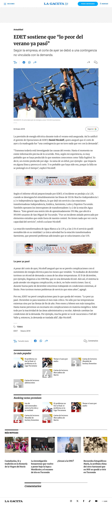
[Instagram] (71, 501)
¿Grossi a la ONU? (65, 461)
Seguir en (91, 129)
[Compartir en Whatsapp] (29, 62)
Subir (105, 501)
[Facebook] (83, 501)
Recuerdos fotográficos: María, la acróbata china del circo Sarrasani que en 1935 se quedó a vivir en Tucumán (95, 467)
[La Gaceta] (56, 3)
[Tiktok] (90, 501)
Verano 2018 (25, 331)
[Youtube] (96, 501)
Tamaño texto (23, 341)
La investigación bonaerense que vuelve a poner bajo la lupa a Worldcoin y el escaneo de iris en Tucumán (42, 467)
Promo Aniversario (88, 4)
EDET (16, 331)
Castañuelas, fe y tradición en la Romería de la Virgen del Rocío (16, 464)
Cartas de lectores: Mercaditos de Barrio (61, 372)
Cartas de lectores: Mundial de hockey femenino (89, 361)
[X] (77, 501)
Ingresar (105, 4)
